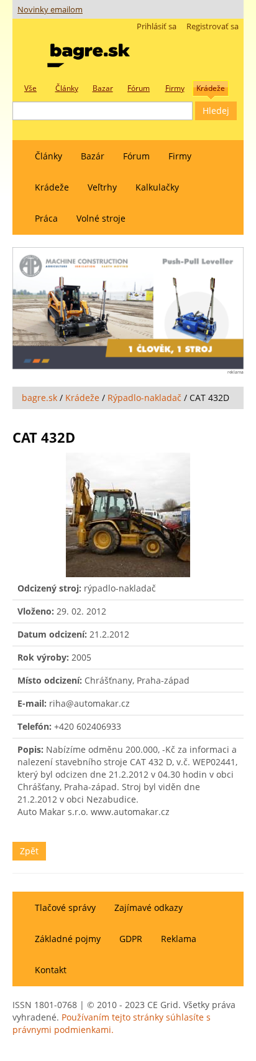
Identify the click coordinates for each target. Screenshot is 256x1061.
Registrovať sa (212, 26)
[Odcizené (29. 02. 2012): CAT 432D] (128, 515)
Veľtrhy (102, 187)
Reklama (178, 939)
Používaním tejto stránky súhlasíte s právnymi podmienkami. (111, 1023)
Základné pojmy (68, 939)
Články (48, 156)
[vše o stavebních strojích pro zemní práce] (88, 53)
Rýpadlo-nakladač (144, 397)
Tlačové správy (65, 907)
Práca (46, 218)
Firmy (179, 156)
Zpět (29, 851)
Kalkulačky (157, 187)
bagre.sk (39, 397)
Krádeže (52, 187)
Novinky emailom (50, 9)
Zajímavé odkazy (148, 907)
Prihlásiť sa (156, 26)
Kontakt (50, 970)
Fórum (136, 156)
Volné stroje (101, 218)
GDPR (130, 939)
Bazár (92, 156)
